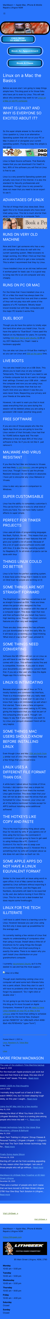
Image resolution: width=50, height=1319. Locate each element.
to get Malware (23, 467)
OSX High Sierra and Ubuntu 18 (24, 338)
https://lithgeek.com (12, 1237)
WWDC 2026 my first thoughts (14, 1086)
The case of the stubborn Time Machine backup (22, 1065)
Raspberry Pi (13, 1043)
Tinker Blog (23, 1043)
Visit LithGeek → (10, 1213)
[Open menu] (4, 13)
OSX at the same (34, 353)
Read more (33, 1078)
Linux (5, 1043)
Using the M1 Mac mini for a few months (19, 1106)
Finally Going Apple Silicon (12, 1154)
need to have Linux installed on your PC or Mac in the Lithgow (23, 1010)
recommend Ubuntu (22, 963)
